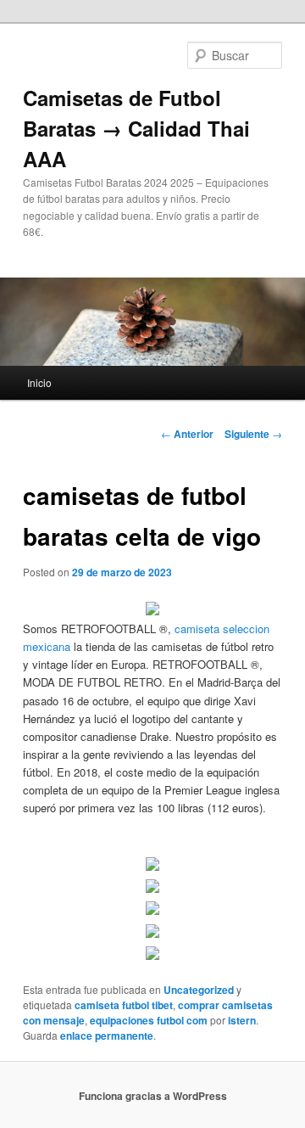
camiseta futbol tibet (124, 1005)
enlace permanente (106, 1035)
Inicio (39, 382)
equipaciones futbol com (149, 1020)
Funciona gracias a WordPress (153, 1095)
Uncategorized (199, 989)
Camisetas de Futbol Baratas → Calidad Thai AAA (136, 128)
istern (242, 1020)
